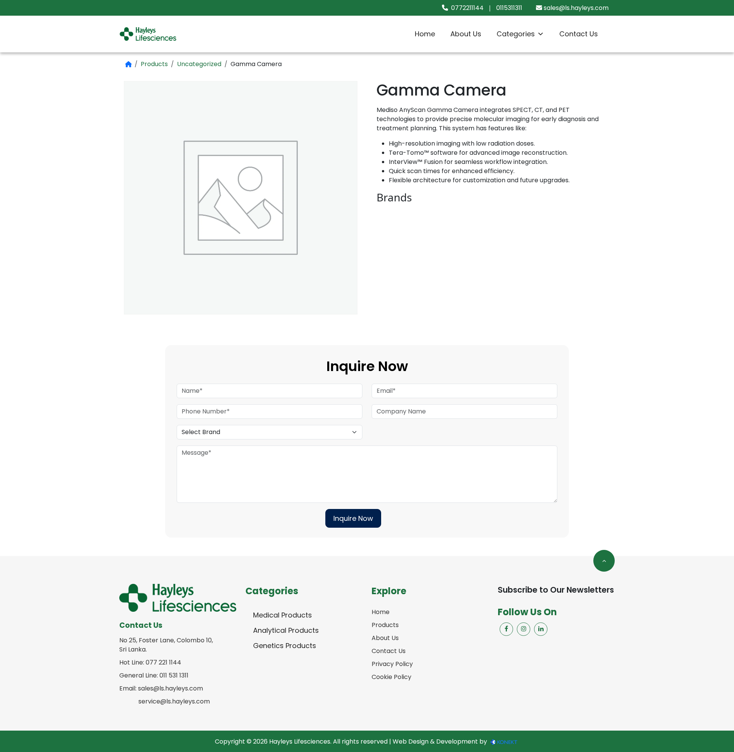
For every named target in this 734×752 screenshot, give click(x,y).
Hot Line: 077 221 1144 (150, 662)
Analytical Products (286, 630)
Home (425, 34)
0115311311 (509, 7)
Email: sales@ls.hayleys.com (161, 688)
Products (154, 64)
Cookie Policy (391, 677)
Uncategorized (199, 64)
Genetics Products (284, 645)
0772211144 (467, 7)
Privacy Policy (392, 664)
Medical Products (282, 615)
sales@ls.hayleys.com (576, 7)
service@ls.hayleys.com (174, 701)
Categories (516, 34)
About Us (465, 34)
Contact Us (578, 34)
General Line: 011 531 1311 (153, 675)
